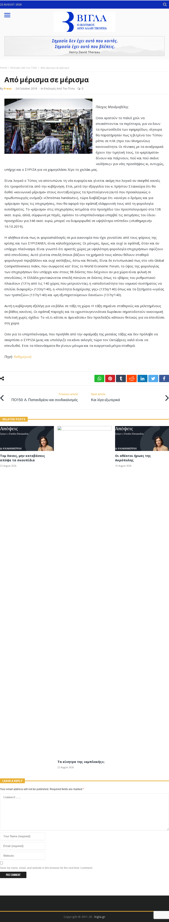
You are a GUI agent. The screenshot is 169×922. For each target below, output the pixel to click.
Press (8, 88)
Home (3, 67)
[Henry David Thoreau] (84, 46)
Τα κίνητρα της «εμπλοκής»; (81, 762)
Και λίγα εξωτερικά (105, 397)
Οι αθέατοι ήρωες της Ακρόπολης (133, 458)
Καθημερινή (22, 356)
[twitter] (153, 378)
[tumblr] (121, 378)
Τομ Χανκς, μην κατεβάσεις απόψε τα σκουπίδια (22, 458)
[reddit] (132, 378)
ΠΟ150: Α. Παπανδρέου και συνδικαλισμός (44, 397)
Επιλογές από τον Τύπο (23, 67)
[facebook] (164, 378)
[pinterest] (110, 378)
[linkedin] (142, 378)
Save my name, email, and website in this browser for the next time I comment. (46, 867)
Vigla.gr (99, 917)
